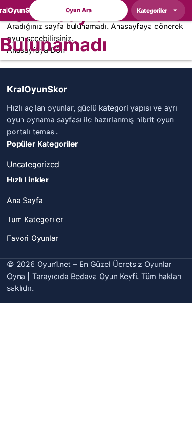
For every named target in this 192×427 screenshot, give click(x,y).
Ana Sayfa (25, 200)
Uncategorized (33, 164)
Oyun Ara (79, 10)
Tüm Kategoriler (35, 219)
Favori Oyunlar (32, 238)
